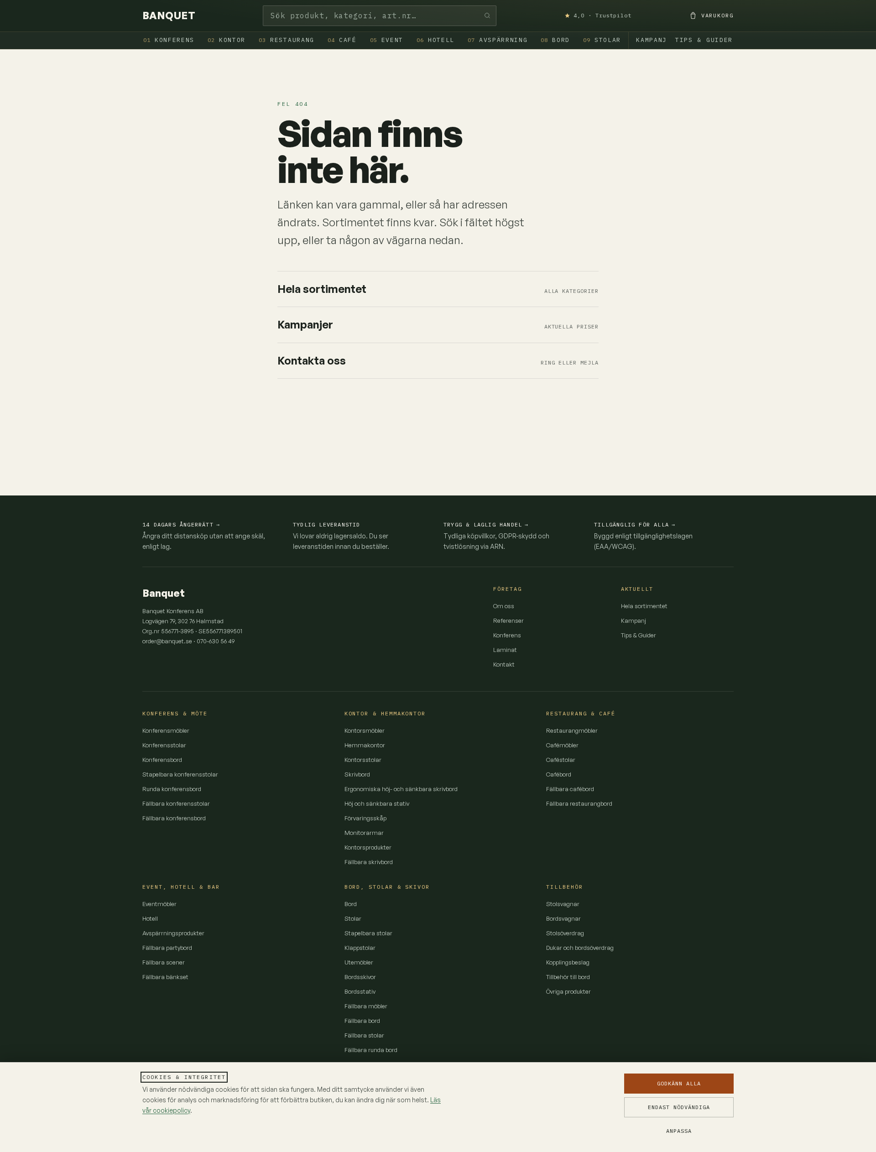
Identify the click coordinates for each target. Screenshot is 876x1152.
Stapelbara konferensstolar (180, 774)
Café (342, 40)
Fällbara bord (362, 1020)
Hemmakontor (364, 745)
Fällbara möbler (365, 1006)
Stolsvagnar (562, 903)
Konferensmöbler (165, 730)
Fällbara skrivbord (368, 861)
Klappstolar (359, 947)
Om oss (503, 606)
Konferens (168, 40)
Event (386, 40)
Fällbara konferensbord (174, 818)
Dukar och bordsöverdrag (580, 947)
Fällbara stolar (364, 1035)
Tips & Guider (704, 40)
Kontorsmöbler (364, 730)
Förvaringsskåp (365, 818)
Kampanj (651, 40)
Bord (555, 40)
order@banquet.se (167, 641)
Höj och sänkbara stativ (376, 803)
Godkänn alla (679, 1083)
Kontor (226, 40)
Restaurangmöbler (572, 730)
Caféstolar (560, 759)
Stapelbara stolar (368, 933)
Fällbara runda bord (370, 1049)
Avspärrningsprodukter (173, 933)
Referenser (508, 620)
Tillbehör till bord (568, 976)
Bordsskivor (360, 976)
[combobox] (379, 15)
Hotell (435, 40)
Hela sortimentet (644, 606)
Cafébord (558, 774)
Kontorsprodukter (367, 847)
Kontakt (504, 664)
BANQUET (168, 15)
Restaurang (286, 40)
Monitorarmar (364, 832)
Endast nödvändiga (678, 1107)
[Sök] (487, 15)
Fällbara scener (163, 962)
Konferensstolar (164, 745)
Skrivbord (357, 774)
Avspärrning (498, 40)
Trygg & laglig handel (485, 524)
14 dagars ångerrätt (181, 524)
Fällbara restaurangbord (579, 803)
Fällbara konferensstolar (176, 803)
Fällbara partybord (167, 947)
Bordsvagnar (563, 918)
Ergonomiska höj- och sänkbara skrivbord (401, 788)
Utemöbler (358, 962)
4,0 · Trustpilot (602, 15)
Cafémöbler (562, 745)
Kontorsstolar (362, 759)
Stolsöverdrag (565, 933)
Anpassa (679, 1130)
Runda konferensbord (171, 788)
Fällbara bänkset (165, 976)
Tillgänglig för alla (634, 524)
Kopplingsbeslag (567, 962)
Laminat (505, 649)
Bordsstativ (359, 991)
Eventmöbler (159, 903)
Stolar (602, 40)
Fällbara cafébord (570, 788)
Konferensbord (162, 759)
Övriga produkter (568, 991)
